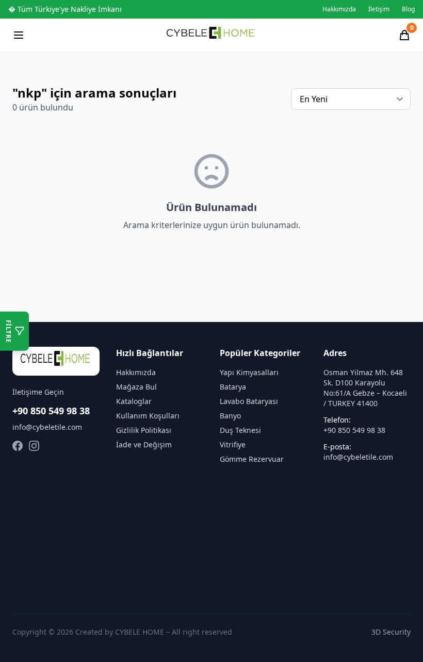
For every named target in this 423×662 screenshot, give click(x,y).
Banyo (230, 416)
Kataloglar (134, 401)
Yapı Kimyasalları (249, 372)
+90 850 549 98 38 (51, 411)
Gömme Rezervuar (252, 459)
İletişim (378, 9)
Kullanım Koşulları (148, 416)
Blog (408, 9)
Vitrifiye (233, 444)
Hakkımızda (339, 9)
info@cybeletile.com (47, 427)
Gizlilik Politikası (143, 430)
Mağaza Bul (136, 387)
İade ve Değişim (144, 444)
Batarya (233, 387)
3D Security (391, 632)
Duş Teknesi (240, 430)
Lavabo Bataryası (249, 401)
